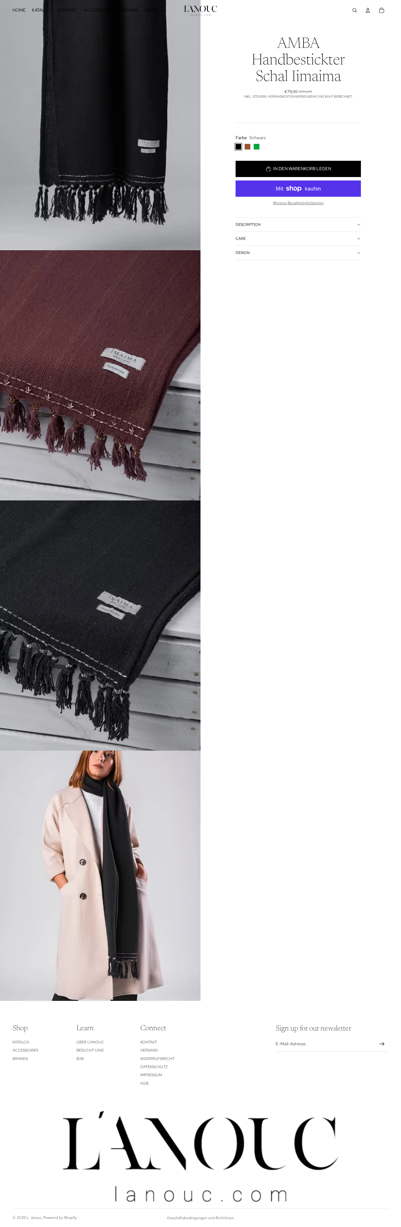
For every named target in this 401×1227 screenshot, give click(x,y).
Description (248, 224)
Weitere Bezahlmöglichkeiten (298, 202)
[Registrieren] (381, 1044)
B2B (80, 1058)
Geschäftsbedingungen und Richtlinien (200, 1217)
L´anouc (34, 1217)
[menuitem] (150, 10)
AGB (144, 1083)
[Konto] (368, 10)
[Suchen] (355, 10)
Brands (20, 1058)
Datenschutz (154, 1066)
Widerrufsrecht (157, 1058)
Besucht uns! (90, 1050)
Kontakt (148, 1042)
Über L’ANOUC (90, 1042)
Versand (149, 1050)
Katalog (21, 1042)
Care (241, 238)
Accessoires (25, 1050)
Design (243, 252)
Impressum (151, 1074)
